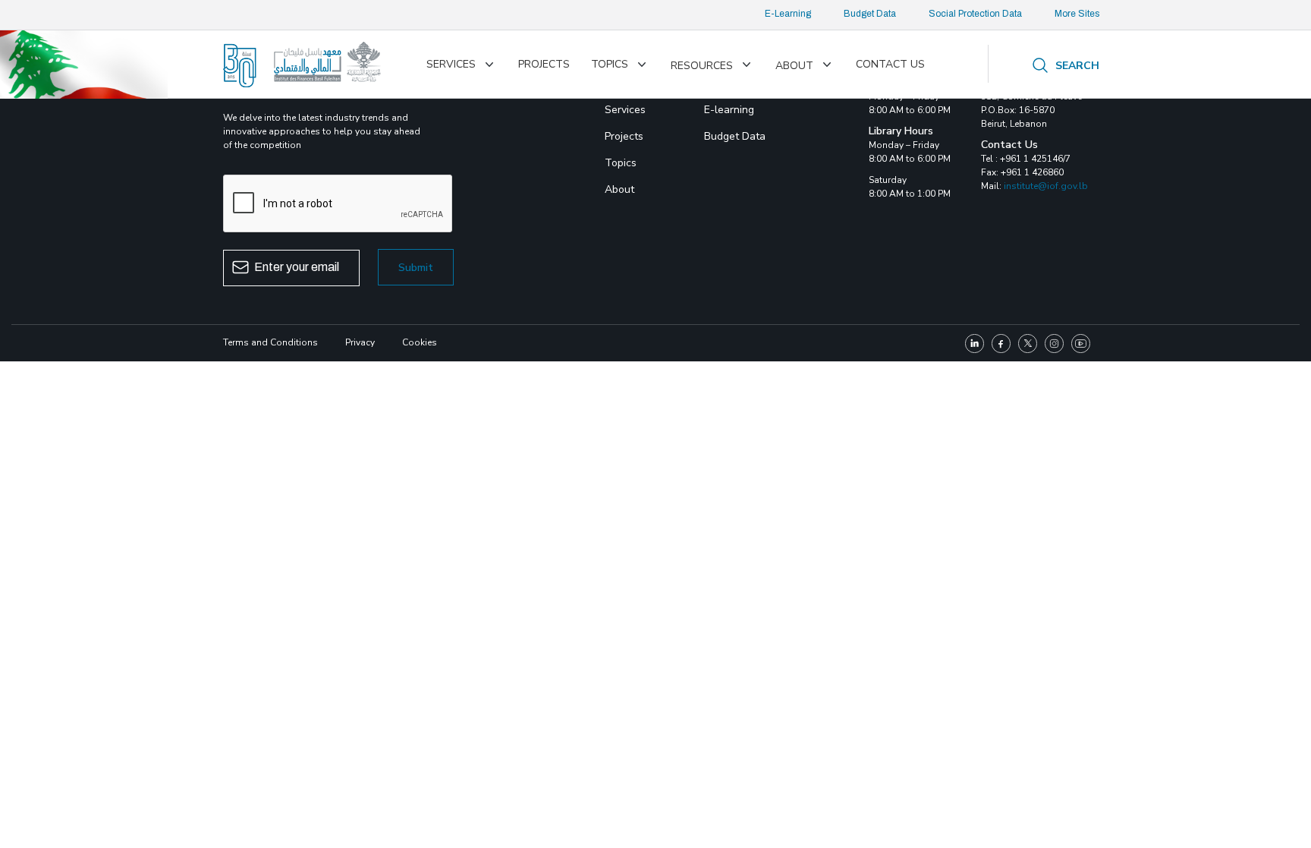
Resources (702, 65)
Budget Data (870, 13)
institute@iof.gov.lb (1046, 186)
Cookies (419, 342)
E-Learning (788, 13)
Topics (609, 64)
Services (451, 64)
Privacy (360, 342)
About (794, 65)
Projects (544, 64)
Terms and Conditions (270, 342)
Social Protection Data (975, 13)
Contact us (890, 64)
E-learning (729, 109)
